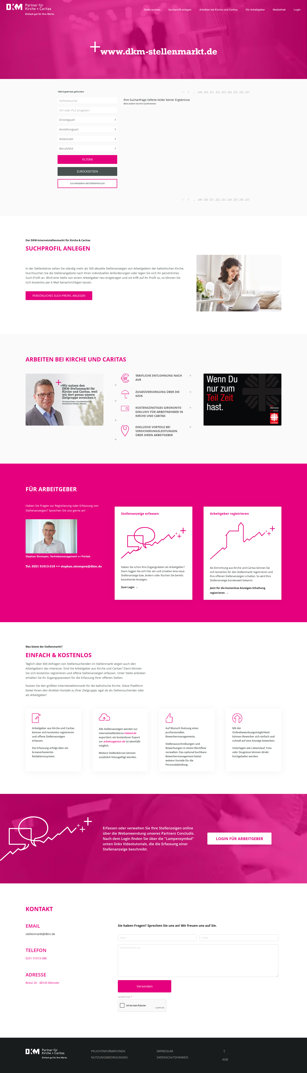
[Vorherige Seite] (183, 92)
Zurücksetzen (87, 171)
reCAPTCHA (125, 997)
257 (247, 92)
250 (206, 92)
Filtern (87, 159)
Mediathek (279, 9)
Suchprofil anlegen (179, 9)
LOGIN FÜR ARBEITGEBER (239, 838)
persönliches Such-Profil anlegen (58, 296)
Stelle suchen (152, 9)
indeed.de (130, 733)
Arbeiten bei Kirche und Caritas (218, 9)
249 (200, 92)
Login (297, 9)
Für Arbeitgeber (255, 9)
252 (218, 92)
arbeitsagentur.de (114, 741)
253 (223, 92)
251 (212, 92)
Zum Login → (129, 587)
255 (235, 92)
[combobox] (87, 110)
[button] (154, 380)
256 (241, 92)
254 (229, 92)
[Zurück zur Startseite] (30, 9)
